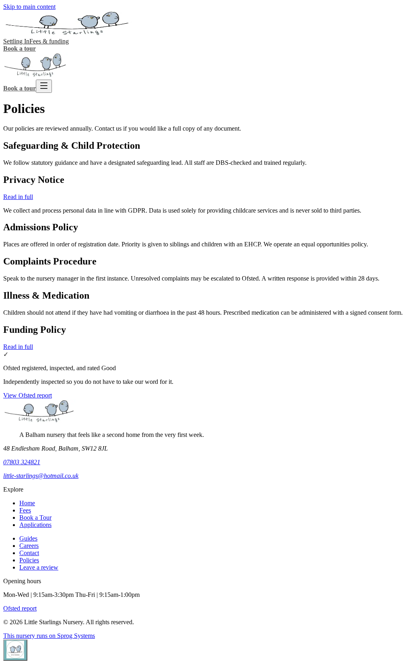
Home (27, 503)
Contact (29, 552)
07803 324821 (21, 462)
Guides (28, 538)
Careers (29, 545)
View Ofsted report (27, 395)
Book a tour (19, 48)
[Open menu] (44, 86)
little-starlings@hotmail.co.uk (40, 475)
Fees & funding (49, 41)
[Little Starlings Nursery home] (67, 34)
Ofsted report (20, 608)
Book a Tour (35, 517)
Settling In (16, 41)
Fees (25, 510)
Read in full (18, 196)
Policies (29, 560)
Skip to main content (29, 6)
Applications (35, 524)
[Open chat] (15, 650)
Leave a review (38, 567)
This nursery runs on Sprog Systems (49, 635)
